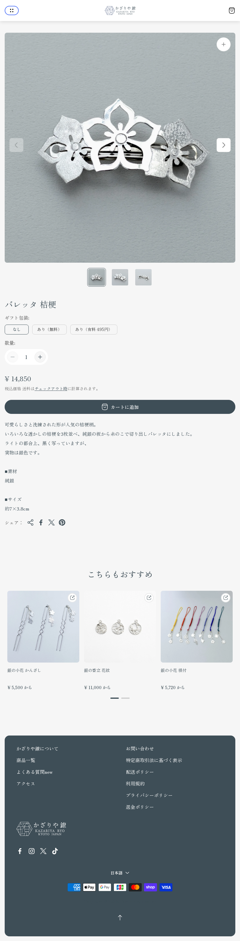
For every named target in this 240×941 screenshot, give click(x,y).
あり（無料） (49, 329)
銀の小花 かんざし (24, 670)
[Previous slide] (16, 145)
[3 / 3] (143, 277)
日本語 (116, 873)
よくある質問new (34, 771)
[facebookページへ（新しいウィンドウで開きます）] (19, 851)
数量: (10, 342)
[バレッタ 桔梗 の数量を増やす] (40, 357)
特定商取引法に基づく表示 (154, 760)
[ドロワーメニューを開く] (12, 10)
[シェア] (30, 522)
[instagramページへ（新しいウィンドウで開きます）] (31, 851)
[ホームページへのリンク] (41, 829)
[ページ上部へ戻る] (120, 918)
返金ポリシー (140, 806)
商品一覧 (25, 760)
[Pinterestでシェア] (62, 522)
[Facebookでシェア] (40, 522)
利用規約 (135, 783)
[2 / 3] (120, 277)
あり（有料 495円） (93, 329)
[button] (114, 698)
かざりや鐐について (37, 748)
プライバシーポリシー (149, 795)
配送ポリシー (140, 771)
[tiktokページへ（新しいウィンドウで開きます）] (55, 851)
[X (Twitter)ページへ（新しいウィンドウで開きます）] (43, 851)
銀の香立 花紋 (97, 670)
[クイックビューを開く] (72, 597)
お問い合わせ (140, 748)
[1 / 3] (96, 277)
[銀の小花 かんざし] (43, 627)
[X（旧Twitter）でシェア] (51, 522)
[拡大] (224, 44)
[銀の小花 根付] (197, 627)
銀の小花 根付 (173, 670)
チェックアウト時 (51, 388)
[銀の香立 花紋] (120, 627)
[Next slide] (224, 145)
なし (17, 329)
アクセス (25, 783)
